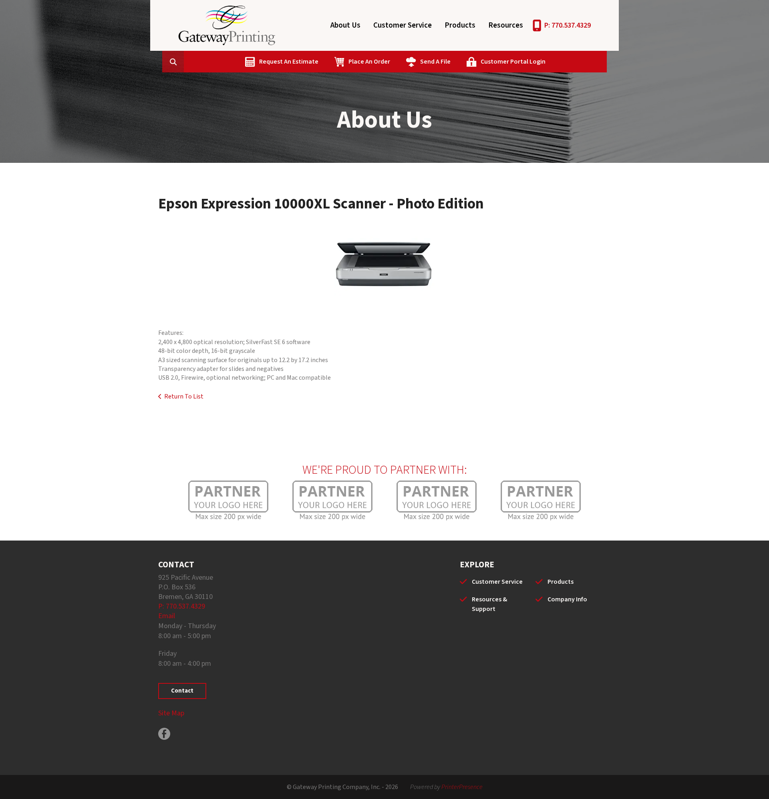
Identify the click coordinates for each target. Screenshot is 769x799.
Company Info (567, 599)
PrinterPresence (462, 787)
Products (460, 25)
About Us (345, 25)
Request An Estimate (288, 61)
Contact (182, 691)
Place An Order (369, 61)
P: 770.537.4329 (567, 25)
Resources (505, 25)
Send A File (435, 61)
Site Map (171, 713)
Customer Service (402, 25)
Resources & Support (489, 604)
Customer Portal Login (513, 61)
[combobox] (185, 61)
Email (166, 616)
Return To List (183, 396)
